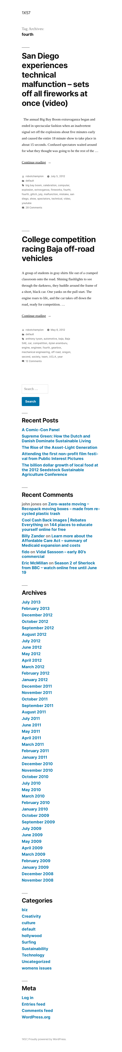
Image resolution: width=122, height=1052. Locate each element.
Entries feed (33, 1004)
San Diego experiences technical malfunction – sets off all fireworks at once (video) (55, 79)
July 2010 (31, 783)
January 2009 (35, 867)
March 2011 (33, 744)
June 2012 (32, 647)
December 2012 (37, 615)
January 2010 (35, 809)
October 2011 (35, 699)
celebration (50, 185)
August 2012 (34, 634)
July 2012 (31, 640)
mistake (64, 194)
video (67, 198)
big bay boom (34, 185)
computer (63, 185)
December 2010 (37, 763)
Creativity (31, 916)
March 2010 (33, 796)
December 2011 (37, 686)
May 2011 (31, 731)
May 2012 (31, 653)
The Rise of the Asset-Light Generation (59, 447)
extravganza (41, 189)
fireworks (56, 189)
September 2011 (37, 705)
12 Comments (34, 361)
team (45, 356)
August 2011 (34, 712)
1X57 (26, 12)
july (40, 194)
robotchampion (35, 176)
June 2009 (32, 834)
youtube (26, 203)
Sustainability (35, 948)
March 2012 (33, 666)
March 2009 (33, 854)
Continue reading (36, 162)
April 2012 (32, 660)
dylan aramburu (58, 343)
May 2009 (31, 841)
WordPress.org (36, 1017)
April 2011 (31, 737)
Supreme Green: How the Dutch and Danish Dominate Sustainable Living (56, 438)
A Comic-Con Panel (41, 429)
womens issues (37, 968)
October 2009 (35, 815)
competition (40, 343)
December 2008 (37, 873)
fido (25, 551)
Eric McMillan (35, 563)
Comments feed (37, 1010)
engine (26, 347)
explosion (27, 189)
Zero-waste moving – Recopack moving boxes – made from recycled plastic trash (61, 509)
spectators (43, 198)
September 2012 (38, 627)
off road (56, 352)
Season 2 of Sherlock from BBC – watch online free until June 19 (59, 568)
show (33, 198)
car (30, 343)
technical (56, 198)
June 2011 (31, 725)
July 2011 (31, 718)
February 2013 (36, 608)
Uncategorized (36, 961)
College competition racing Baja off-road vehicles (59, 249)
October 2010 (35, 776)
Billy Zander (33, 536)
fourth (25, 194)
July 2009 (31, 828)
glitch (33, 194)
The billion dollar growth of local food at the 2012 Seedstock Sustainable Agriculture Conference (60, 470)
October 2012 (35, 621)
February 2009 (36, 860)
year (60, 356)
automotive (50, 338)
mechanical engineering (36, 352)
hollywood (32, 935)
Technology (33, 955)
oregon (66, 352)
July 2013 (31, 602)
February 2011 (35, 750)
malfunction (51, 194)
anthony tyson (34, 338)
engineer (36, 347)
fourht (67, 189)
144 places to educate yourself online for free (57, 527)
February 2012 (36, 673)
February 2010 (36, 802)
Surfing (29, 942)
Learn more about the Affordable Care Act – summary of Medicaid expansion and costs (57, 541)
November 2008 (37, 880)
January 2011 (34, 757)
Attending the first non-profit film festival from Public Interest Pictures (60, 456)
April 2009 (32, 847)
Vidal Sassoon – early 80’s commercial (54, 554)
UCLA (52, 356)
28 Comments (34, 207)
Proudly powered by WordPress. (47, 1039)
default (30, 180)
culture (28, 922)
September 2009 (38, 822)
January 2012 (35, 679)
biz (25, 909)
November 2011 (37, 692)
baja (61, 338)
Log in (27, 997)
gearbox (56, 347)
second (26, 356)
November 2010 (37, 770)
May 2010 (31, 789)
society (36, 356)
